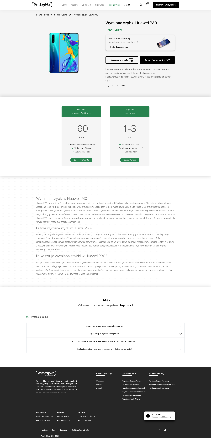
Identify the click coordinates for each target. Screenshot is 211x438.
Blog (53, 430)
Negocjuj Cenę (114, 5)
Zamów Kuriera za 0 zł (155, 60)
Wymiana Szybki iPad (130, 385)
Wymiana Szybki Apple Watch (133, 388)
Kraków (99, 385)
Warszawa (100, 381)
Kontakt (126, 5)
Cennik (64, 5)
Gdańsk (99, 388)
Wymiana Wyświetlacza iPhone (134, 392)
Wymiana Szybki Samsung (159, 381)
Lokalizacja (86, 5)
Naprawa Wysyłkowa (166, 5)
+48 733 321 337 (84, 420)
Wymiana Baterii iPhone (131, 395)
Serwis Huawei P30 (62, 15)
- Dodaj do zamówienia (118, 47)
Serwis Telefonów (44, 15)
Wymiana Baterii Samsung (159, 388)
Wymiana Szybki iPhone (131, 381)
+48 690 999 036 (64, 420)
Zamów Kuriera (130, 160)
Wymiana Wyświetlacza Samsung (161, 385)
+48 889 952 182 (43, 420)
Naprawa (74, 5)
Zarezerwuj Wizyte (81, 160)
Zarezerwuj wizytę (119, 60)
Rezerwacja (99, 5)
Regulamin (64, 430)
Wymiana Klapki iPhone (131, 399)
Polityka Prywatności (80, 430)
